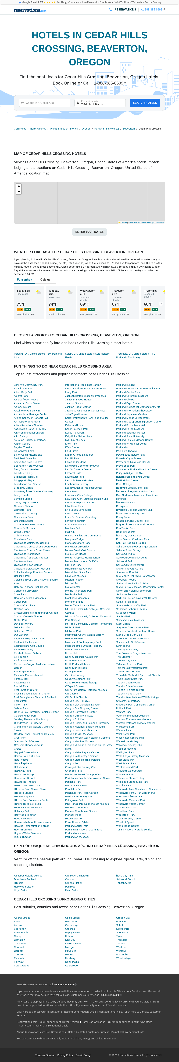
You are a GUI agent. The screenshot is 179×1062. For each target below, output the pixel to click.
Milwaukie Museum (76, 576)
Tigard (119, 936)
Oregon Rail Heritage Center (81, 756)
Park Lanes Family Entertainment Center (88, 778)
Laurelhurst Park (74, 476)
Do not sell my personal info (127, 1032)
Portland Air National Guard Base (83, 829)
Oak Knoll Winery (75, 675)
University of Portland (128, 701)
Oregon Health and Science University (87, 723)
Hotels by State (76, 1032)
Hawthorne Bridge (24, 774)
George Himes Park (25, 715)
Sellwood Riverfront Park (130, 565)
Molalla (69, 954)
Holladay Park (22, 811)
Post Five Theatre (126, 451)
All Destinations (56, 1032)
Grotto (17, 748)
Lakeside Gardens (75, 462)
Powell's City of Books (128, 458)
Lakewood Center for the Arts (82, 465)
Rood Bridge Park (126, 531)
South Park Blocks (126, 601)
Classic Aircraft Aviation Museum (32, 568)
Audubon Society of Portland (30, 440)
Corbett (18, 950)
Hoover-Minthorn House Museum (33, 822)
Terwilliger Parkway (127, 649)
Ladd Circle (71, 451)
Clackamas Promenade (27, 554)
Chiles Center (22, 531)
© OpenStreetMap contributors (151, 222)
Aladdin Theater (23, 388)
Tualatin (120, 943)
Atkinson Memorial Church (29, 432)
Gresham (70, 928)
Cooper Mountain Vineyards (30, 598)
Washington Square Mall (130, 737)
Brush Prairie (21, 932)
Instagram (89, 1038)
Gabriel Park (21, 708)
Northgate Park (73, 671)
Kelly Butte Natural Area (78, 436)
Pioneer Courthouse (76, 807)
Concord (19, 947)
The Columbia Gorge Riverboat (134, 653)
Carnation (19, 939)
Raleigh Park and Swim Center (133, 476)
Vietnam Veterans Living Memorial (135, 723)
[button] (18, 186)
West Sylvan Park (126, 763)
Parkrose (70, 886)
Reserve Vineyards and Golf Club (135, 491)
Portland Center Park (128, 392)
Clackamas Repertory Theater (31, 557)
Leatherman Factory (76, 484)
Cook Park (20, 594)
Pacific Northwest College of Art (83, 774)
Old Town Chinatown (77, 875)
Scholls (120, 925)
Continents (20, 128)
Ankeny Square (22, 407)
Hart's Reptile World (25, 763)
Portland (121, 921)
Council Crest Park (24, 605)
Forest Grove (22, 965)
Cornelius (19, 954)
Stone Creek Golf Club (129, 634)
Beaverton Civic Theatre (28, 462)
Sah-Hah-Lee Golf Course (131, 543)
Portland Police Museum (130, 429)
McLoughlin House (76, 554)
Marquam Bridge (74, 539)
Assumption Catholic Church (30, 429)
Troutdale (121, 939)
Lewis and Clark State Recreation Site (86, 498)
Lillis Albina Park (74, 506)
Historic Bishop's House (27, 803)
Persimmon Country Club (79, 796)
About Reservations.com (31, 1032)
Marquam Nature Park (77, 543)
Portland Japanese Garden (131, 414)
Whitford (121, 950)
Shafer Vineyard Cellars (129, 568)
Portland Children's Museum (132, 395)
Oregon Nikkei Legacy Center (82, 752)
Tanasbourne (123, 883)
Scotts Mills (122, 928)
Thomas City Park (126, 660)
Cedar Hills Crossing (25, 513)
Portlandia (122, 447)
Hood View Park (23, 818)
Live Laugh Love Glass (78, 509)
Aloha (17, 921)
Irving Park (71, 392)
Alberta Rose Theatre (26, 399)
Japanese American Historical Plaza (85, 410)
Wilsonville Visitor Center (130, 803)
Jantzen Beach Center (78, 407)
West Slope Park (125, 759)
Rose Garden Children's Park (132, 539)
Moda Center (72, 587)
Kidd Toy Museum (75, 440)
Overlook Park (73, 770)
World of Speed (125, 822)
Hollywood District (24, 886)
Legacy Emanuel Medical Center (83, 487)
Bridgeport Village (24, 480)
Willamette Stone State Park (132, 781)
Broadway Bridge (23, 487)
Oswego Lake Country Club (80, 767)
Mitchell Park (72, 583)
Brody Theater (22, 495)
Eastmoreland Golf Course (29, 645)
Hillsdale (18, 883)
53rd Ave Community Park (28, 384)
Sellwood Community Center (132, 557)
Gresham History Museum (28, 745)
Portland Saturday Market (130, 432)
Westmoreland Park (127, 767)
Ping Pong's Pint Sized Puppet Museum (87, 803)
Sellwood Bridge (125, 554)
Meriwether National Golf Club (82, 561)
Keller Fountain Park (76, 429)
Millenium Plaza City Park (79, 568)
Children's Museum (24, 528)
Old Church (71, 693)
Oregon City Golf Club (77, 701)
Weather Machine (126, 748)
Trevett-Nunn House (128, 671)
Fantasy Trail (21, 678)
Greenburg (71, 925)
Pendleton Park (74, 789)
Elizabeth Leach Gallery (27, 653)
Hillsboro (70, 936)
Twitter (66, 1038)
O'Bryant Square (74, 686)
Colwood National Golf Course (31, 587)
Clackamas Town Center (28, 565)
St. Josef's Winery (126, 612)
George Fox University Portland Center (36, 712)
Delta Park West (23, 631)
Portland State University (130, 436)
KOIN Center (72, 447)
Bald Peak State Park (26, 458)
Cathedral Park (22, 509)
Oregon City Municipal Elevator (83, 704)
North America (38, 128)
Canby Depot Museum (26, 502)
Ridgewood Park (125, 502)
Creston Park (21, 609)
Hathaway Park (22, 770)
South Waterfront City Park (131, 605)
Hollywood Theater (25, 814)
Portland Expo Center (128, 403)
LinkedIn (101, 1038)
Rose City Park (124, 875)
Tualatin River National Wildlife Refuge (137, 697)
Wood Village (123, 958)
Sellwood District (125, 879)
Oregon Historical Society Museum (85, 726)
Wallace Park (123, 730)
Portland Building (125, 384)
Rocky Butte (123, 517)
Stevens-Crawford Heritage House (136, 631)
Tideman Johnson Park (129, 664)
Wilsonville (122, 954)
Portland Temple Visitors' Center (134, 440)
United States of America (64, 128)
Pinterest (112, 1038)
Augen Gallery (22, 443)
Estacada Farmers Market (28, 675)
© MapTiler (133, 222)
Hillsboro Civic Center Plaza (30, 789)
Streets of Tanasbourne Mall (132, 638)
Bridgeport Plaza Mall (26, 476)
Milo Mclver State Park (78, 572)
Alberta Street (22, 917)
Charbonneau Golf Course (29, 524)
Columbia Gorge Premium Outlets (33, 572)
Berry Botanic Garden (26, 469)
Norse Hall (71, 653)
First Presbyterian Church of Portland (35, 697)
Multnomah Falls (74, 638)
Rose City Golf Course (129, 535)
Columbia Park (22, 576)
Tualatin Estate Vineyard (130, 686)
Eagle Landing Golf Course (29, 638)
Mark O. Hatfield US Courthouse (83, 535)
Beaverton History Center (28, 465)
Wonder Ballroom (126, 807)
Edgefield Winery (23, 649)
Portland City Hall (125, 399)
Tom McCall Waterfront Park (132, 667)
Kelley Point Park (74, 432)
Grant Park (20, 737)
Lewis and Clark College (79, 495)
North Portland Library (77, 664)
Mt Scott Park (72, 627)
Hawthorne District (24, 778)
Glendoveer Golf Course (28, 723)
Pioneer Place (73, 814)
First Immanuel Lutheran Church (32, 693)
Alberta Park (21, 395)
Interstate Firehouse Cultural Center (85, 388)
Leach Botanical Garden (79, 480)
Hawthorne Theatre (25, 781)
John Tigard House (76, 414)
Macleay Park (73, 528)
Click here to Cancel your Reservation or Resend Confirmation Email (56, 1011)
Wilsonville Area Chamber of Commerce (139, 789)
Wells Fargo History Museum (132, 756)
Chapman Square (24, 520)
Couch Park (20, 601)
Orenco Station (74, 883)
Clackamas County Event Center (32, 550)
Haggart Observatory (26, 752)
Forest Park (20, 701)
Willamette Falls (125, 774)
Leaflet (123, 222)
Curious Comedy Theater (28, 616)
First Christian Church (26, 690)
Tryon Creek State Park (129, 678)
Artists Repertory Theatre (28, 425)
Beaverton (129, 128)
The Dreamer (123, 656)
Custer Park (20, 620)
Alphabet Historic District (28, 875)
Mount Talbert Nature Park (80, 605)
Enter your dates (89, 231)
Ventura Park (123, 712)
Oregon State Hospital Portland (83, 759)
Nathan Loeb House (76, 649)
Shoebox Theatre (126, 579)
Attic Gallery (21, 436)
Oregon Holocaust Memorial (81, 730)
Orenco (69, 879)
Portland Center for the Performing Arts (138, 388)
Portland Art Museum (77, 837)
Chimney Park (22, 535)
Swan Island (123, 645)
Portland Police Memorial (130, 425)
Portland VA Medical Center (131, 443)
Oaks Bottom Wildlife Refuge (81, 682)
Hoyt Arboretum (23, 829)
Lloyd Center (72, 513)
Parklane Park (73, 781)
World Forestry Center (129, 818)
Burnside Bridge (23, 498)
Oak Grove (71, 965)
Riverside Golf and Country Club (134, 509)
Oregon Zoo (72, 763)
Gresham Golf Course (26, 741)
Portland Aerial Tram (76, 826)
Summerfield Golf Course (130, 642)
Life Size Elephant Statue (79, 502)
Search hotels (145, 102)
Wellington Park (125, 752)
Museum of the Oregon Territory (83, 645)
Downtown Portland (25, 879)
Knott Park (71, 443)
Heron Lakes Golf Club (27, 785)
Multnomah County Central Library (84, 634)
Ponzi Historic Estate (77, 822)
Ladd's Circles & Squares (79, 454)
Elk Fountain (21, 656)
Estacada (19, 958)
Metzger (70, 947)
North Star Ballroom (76, 667)
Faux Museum (22, 682)
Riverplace (122, 506)
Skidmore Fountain (127, 594)
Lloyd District (21, 890)
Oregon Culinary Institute (79, 715)
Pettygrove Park (74, 800)
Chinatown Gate (23, 539)
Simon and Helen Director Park (133, 590)
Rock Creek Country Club (130, 513)
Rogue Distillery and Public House (135, 524)
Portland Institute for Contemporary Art (138, 407)
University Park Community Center (135, 704)
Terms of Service (45, 1055)
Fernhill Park (21, 686)
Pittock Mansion (74, 818)
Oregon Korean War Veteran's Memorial (88, 737)
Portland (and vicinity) (106, 128)
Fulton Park (20, 704)
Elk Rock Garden (23, 660)
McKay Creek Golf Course (80, 550)
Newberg (70, 958)
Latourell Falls (73, 473)
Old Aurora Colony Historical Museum (86, 690)
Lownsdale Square (75, 524)
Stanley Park (123, 616)
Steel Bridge (123, 623)
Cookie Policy (83, 1055)
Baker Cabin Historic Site (28, 454)
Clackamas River (23, 561)
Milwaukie (70, 950)
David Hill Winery (23, 623)
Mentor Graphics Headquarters (83, 557)
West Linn (121, 947)
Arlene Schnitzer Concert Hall (31, 418)
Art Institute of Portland (27, 421)
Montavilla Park (74, 594)
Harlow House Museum (27, 756)
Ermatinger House (24, 671)
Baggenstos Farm (24, 451)
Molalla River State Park (78, 590)
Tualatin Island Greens (129, 693)
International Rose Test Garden (83, 384)
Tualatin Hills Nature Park (130, 690)
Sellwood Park (124, 561)
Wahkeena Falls (125, 726)
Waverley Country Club (129, 745)
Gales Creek (72, 917)
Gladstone (71, 921)
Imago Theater (22, 837)
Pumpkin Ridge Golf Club (130, 473)
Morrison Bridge (74, 601)
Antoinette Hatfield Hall (27, 410)
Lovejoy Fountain (75, 520)
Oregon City (123, 917)
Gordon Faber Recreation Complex (34, 734)
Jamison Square (74, 403)
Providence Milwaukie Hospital (133, 462)
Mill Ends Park (73, 565)
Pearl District (72, 890)
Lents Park (71, 491)
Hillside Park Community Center (31, 800)
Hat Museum (21, 767)
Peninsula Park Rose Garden (81, 792)
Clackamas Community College (31, 543)
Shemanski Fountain (127, 572)
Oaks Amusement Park (78, 678)
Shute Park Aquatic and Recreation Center (140, 587)
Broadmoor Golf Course (27, 484)
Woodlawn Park (125, 811)
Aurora (18, 925)
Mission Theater (74, 579)
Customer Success (98, 1032)
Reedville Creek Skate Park (132, 487)
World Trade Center (127, 826)
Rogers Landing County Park (132, 520)
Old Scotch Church (76, 697)
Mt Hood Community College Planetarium (88, 623)
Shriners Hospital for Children (132, 583)
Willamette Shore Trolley (130, 778)
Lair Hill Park (72, 458)
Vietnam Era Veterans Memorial (134, 719)
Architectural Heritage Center (30, 414)
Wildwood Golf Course (129, 770)
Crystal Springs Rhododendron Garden (36, 612)
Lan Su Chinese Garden (78, 469)
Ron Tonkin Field (125, 528)
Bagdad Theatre (23, 447)
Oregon (86, 128)
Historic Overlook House (28, 807)
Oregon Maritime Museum (80, 741)
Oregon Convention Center (80, 712)
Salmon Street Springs (128, 550)
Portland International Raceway (134, 410)
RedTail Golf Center (127, 480)
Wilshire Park (123, 785)
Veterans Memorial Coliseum (132, 715)
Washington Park (125, 734)
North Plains (72, 961)
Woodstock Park (125, 814)
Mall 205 (70, 531)
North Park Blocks (75, 660)
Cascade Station (23, 506)
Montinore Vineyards (77, 598)
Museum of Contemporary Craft (83, 642)
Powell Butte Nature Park (130, 454)
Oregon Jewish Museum (79, 734)
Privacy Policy (65, 1055)
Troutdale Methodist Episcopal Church (138, 675)
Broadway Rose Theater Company (33, 491)
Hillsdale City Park (24, 796)
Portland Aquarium (75, 833)
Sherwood (122, 932)
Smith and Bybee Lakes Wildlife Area (136, 598)
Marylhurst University (77, 546)
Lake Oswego (73, 943)
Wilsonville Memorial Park (130, 800)
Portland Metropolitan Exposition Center (139, 421)
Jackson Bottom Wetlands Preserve (85, 395)
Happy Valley (72, 932)
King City (70, 939)
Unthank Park (123, 708)
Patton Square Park (76, 785)
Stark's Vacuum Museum (130, 620)
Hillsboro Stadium (24, 792)
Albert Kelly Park (23, 392)
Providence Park (125, 465)
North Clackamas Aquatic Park (82, 656)
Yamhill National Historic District (134, 829)
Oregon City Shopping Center (82, 708)
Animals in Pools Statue (27, 403)
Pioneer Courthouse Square (81, 811)
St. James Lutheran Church (131, 609)
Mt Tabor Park (73, 631)
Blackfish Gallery (23, 473)
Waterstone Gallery (127, 741)
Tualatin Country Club (128, 682)
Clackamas (20, 943)
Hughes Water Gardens (27, 833)
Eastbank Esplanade (25, 642)
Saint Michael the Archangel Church (136, 546)
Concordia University (26, 590)
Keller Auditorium (74, 425)
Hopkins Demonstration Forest (31, 826)
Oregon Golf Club (75, 719)
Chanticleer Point (24, 517)
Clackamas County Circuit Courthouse (35, 546)
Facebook (55, 1038)
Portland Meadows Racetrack (133, 418)
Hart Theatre (21, 759)
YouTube (76, 1038)
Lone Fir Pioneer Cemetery (80, 517)
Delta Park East (22, 627)
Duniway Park (21, 634)
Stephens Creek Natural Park (132, 627)
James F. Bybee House (78, 399)
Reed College (124, 484)
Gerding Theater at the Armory (31, 719)
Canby (17, 936)
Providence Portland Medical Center (137, 469)
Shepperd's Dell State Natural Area (136, 576)
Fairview (19, 961)
